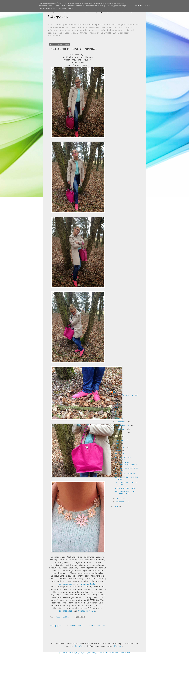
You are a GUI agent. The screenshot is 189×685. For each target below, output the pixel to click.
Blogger (118, 646)
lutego (119, 498)
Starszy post (98, 626)
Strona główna (77, 626)
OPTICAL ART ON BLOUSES (123, 458)
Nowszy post (56, 626)
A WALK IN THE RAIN (125, 488)
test (115, 392)
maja (118, 444)
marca (119, 451)
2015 (116, 415)
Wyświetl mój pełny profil (124, 395)
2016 (116, 411)
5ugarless (80, 646)
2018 (116, 404)
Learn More (137, 6)
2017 (116, 408)
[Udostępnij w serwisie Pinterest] (84, 617)
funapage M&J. (87, 584)
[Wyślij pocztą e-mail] (76, 617)
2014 (116, 507)
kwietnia (120, 447)
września (120, 429)
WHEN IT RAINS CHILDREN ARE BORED (126, 464)
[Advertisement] (124, 76)
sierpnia (120, 433)
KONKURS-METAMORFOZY (125, 474)
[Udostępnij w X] (80, 617)
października (123, 426)
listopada (121, 422)
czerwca (120, 440)
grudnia (120, 418)
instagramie (65, 584)
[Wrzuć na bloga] (78, 617)
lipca (119, 436)
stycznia (120, 502)
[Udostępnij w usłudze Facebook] (82, 617)
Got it (147, 6)
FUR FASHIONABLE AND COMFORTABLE (125, 493)
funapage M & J (86, 611)
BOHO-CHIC (120, 454)
